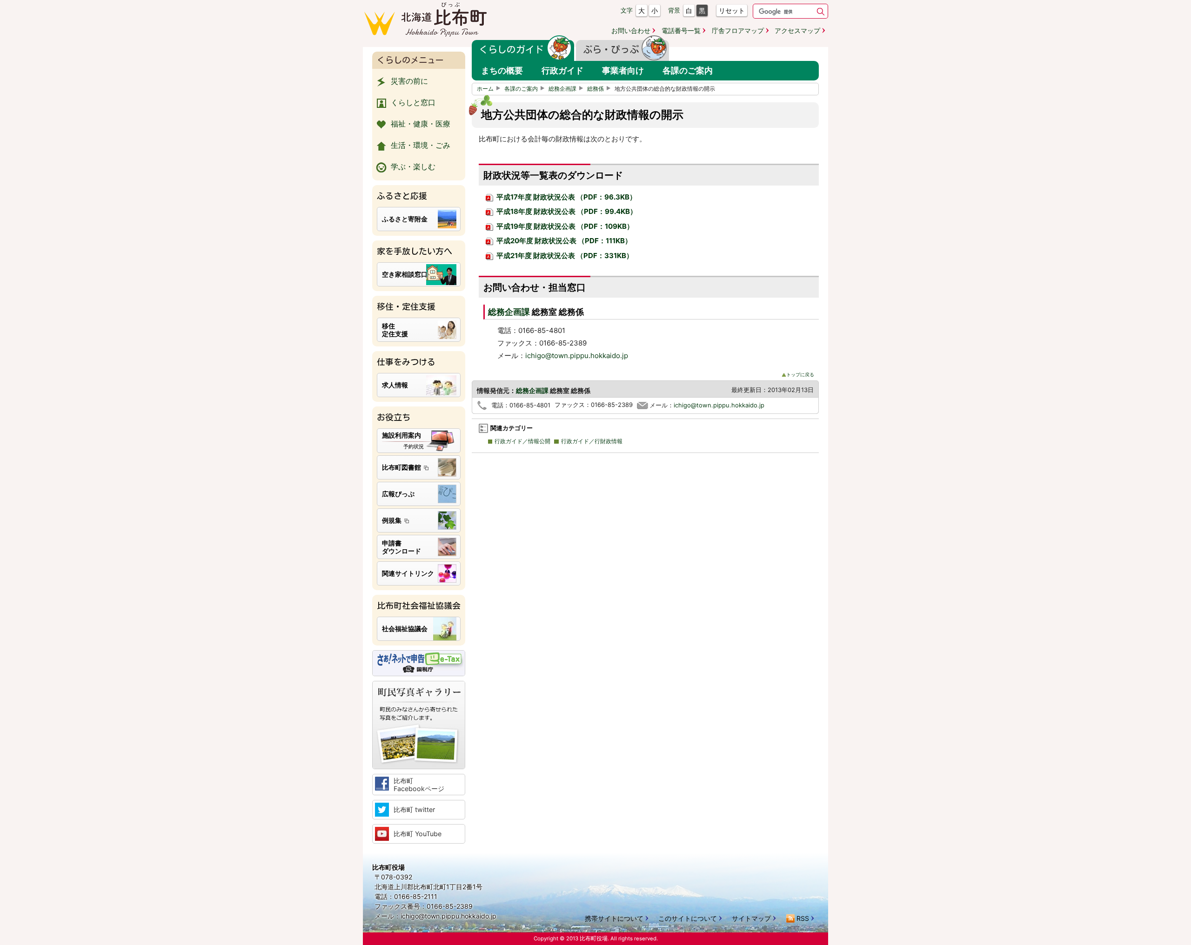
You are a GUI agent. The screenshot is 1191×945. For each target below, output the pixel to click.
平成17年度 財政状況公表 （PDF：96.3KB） (565, 197)
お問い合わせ (630, 30)
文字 (627, 10)
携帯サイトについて (614, 918)
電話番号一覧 (681, 30)
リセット (732, 10)
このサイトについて (687, 918)
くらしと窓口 (413, 102)
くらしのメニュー (410, 60)
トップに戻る (800, 375)
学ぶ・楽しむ (413, 166)
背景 (674, 10)
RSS (802, 918)
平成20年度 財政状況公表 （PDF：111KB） (563, 240)
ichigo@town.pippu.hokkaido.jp (576, 355)
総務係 (595, 89)
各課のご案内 (521, 89)
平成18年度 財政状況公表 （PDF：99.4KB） (566, 211)
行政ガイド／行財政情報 (591, 441)
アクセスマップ (797, 30)
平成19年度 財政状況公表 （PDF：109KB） (564, 226)
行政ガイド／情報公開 (522, 441)
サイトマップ (751, 918)
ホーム (485, 89)
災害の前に (409, 81)
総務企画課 (562, 89)
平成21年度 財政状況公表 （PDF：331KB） (564, 255)
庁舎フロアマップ (738, 30)
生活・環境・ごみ (420, 145)
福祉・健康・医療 (420, 123)
